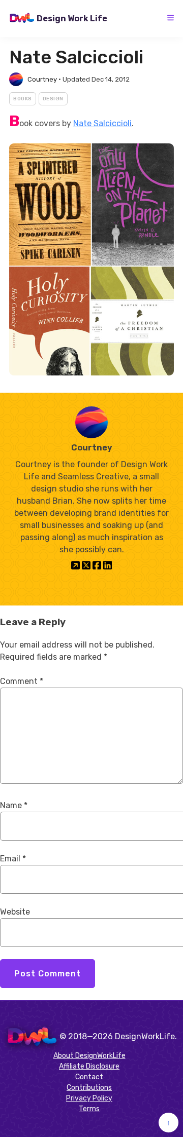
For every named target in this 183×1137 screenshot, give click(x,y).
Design (53, 99)
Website (15, 912)
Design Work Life (72, 18)
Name (13, 805)
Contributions (89, 1087)
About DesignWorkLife (89, 1055)
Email (13, 858)
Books (22, 99)
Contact (89, 1077)
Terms (89, 1109)
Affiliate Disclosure (89, 1066)
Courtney (42, 79)
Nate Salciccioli (102, 123)
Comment (21, 681)
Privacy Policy (89, 1098)
